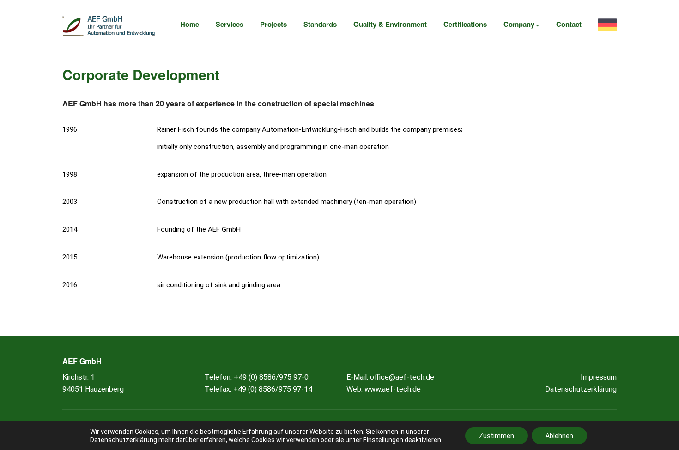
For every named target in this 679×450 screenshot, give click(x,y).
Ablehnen (559, 435)
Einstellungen (383, 440)
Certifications (465, 24)
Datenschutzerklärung (581, 389)
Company (518, 24)
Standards (320, 24)
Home (189, 24)
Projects (273, 24)
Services (229, 24)
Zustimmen (496, 435)
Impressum (599, 377)
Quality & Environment (390, 24)
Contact (569, 24)
